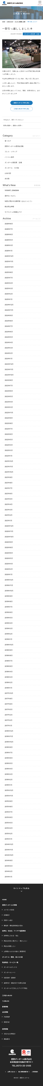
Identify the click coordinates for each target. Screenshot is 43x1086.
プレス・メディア (11, 152)
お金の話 (8, 173)
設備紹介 (7, 915)
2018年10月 (9, 645)
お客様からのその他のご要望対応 (15, 951)
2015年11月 (9, 796)
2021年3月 (9, 510)
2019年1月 (8, 639)
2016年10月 (9, 742)
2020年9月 (9, 542)
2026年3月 (9, 245)
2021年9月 (9, 477)
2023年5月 (9, 396)
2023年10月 (9, 375)
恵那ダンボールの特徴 (9, 905)
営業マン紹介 (8, 920)
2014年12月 (9, 844)
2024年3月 (9, 348)
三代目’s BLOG (7, 995)
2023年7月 (9, 386)
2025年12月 (9, 256)
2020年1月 (9, 574)
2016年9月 (9, 747)
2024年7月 (9, 326)
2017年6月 (9, 704)
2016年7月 (9, 753)
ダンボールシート (10, 972)
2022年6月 (9, 434)
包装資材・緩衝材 (10, 978)
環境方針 (7, 1022)
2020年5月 (9, 558)
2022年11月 (9, 413)
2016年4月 (9, 769)
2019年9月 (9, 596)
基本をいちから (10, 196)
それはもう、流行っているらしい (13, 120)
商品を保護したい (10, 946)
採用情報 (5, 1029)
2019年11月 (9, 585)
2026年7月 (9, 229)
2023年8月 (9, 380)
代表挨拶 (7, 1017)
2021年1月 (8, 521)
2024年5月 (9, 337)
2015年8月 (9, 807)
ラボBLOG (5, 1001)
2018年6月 (9, 666)
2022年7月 (9, 429)
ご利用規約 (35, 1071)
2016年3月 (9, 774)
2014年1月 (8, 877)
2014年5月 (9, 866)
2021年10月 (9, 472)
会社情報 (5, 1012)
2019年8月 (9, 601)
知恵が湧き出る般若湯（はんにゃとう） (19, 201)
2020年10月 (9, 537)
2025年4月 (9, 283)
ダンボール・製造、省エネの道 (12, 957)
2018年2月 (9, 682)
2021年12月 (9, 461)
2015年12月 (9, 790)
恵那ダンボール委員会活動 (14, 146)
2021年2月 (8, 515)
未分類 (7, 179)
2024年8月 (9, 321)
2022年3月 (9, 450)
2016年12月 (9, 731)
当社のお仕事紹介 (10, 1034)
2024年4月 (9, 342)
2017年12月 (9, 693)
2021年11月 (9, 467)
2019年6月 (9, 612)
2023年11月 (9, 369)
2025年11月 (9, 261)
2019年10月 (9, 591)
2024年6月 (9, 332)
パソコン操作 (9, 157)
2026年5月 (9, 240)
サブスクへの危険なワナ (13, 212)
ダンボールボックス (10, 967)
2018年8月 (9, 655)
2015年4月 (9, 828)
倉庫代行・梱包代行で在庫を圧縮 (15, 983)
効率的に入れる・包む (11, 935)
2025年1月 (9, 299)
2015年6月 (9, 817)
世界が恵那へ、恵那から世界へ (12, 125)
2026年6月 (9, 234)
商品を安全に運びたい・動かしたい (15, 941)
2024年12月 (9, 305)
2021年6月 (9, 494)
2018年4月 (9, 672)
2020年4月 (9, 564)
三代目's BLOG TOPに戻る (21, 109)
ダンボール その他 (12, 168)
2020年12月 (9, 526)
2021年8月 (9, 483)
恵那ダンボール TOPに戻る (21, 103)
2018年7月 (9, 661)
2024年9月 (9, 315)
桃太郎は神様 (9, 206)
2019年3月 (9, 628)
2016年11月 (9, 736)
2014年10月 (9, 855)
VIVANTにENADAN (12, 190)
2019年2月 (9, 634)
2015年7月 (9, 812)
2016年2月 (9, 780)
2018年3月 (9, 677)
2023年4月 (9, 402)
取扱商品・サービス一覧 (10, 962)
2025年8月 (9, 272)
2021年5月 (9, 499)
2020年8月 (9, 547)
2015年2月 (9, 834)
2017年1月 (8, 726)
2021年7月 (8, 488)
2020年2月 (9, 569)
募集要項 (7, 1039)
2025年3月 (9, 288)
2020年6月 (9, 553)
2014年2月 (9, 871)
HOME (4, 899)
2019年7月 (9, 607)
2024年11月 (9, 310)
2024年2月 (9, 353)
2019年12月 (9, 580)
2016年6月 (9, 758)
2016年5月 (9, 763)
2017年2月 (8, 720)
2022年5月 (9, 440)
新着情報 (5, 1006)
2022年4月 (9, 445)
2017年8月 (9, 699)
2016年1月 (8, 785)
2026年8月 (9, 224)
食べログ (8, 141)
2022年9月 (9, 418)
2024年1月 (9, 359)
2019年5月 (9, 618)
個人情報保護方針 (23, 1071)
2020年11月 (9, 531)
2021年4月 (9, 504)
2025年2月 (9, 294)
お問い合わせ (11, 1071)
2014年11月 (9, 850)
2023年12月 (9, 364)
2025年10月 (9, 267)
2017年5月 (9, 709)
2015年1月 (8, 839)
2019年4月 (9, 623)
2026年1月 (9, 251)
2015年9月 (9, 801)
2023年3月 (9, 407)
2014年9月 (9, 860)
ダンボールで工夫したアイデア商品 (15, 988)
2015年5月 (9, 823)
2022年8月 (9, 423)
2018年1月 (8, 688)
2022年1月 (8, 456)
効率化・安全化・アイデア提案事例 (14, 931)
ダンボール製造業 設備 (31, 34)
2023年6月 (9, 391)
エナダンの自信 (9, 910)
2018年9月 (9, 650)
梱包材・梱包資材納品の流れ (13, 925)
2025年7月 (9, 278)
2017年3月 (9, 715)
